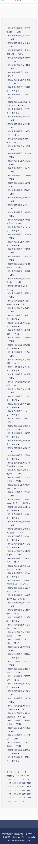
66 (22, 797)
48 (27, 790)
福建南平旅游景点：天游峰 (19, 293)
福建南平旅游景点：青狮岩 (19, 271)
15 (20, 779)
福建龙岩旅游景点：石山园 (19, 698)
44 (17, 790)
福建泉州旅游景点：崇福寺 (19, 116)
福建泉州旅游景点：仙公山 (19, 43)
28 (27, 783)
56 (22, 794)
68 (27, 797)
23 (15, 783)
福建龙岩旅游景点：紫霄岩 (19, 646)
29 (30, 783)
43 (15, 790)
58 (27, 794)
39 (30, 786)
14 (17, 779)
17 (25, 779)
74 (17, 801)
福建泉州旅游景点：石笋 (18, 94)
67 (25, 797)
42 (12, 790)
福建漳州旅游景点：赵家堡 (19, 175)
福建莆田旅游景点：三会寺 (19, 492)
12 (12, 779)
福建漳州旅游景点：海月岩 (19, 256)
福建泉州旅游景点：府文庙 (19, 153)
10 (7, 779)
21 (10, 783)
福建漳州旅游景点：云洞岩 (19, 183)
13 (15, 779)
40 (7, 790)
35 (20, 786)
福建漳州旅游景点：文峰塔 (19, 212)
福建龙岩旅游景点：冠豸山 (19, 691)
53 (15, 794)
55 (20, 794)
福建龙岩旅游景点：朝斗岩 (19, 661)
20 (7, 783)
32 (12, 786)
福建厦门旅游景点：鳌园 (18, 418)
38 (27, 786)
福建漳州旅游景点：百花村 (19, 249)
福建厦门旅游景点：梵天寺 (19, 352)
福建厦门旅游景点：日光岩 (19, 389)
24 (17, 783)
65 (20, 797)
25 (20, 783)
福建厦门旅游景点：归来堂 (19, 337)
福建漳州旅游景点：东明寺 (19, 205)
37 (25, 786)
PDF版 (18, 32)
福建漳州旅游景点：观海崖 (19, 234)
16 (22, 779)
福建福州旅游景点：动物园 (19, 602)
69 (30, 797)
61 (10, 797)
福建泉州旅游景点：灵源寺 (19, 35)
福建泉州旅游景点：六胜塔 (19, 65)
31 (10, 786)
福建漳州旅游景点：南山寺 (19, 197)
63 (15, 797)
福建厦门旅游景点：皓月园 (19, 374)
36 (22, 786)
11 (10, 779)
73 (15, 801)
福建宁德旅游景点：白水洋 (19, 448)
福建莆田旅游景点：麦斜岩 (19, 521)
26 (22, 783)
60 (7, 797)
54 (17, 794)
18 (27, 779)
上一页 (17, 772)
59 (30, 794)
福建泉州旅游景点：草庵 (18, 72)
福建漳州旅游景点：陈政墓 (19, 190)
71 (10, 801)
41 (10, 790)
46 (22, 790)
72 (12, 801)
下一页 (24, 772)
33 (15, 786)
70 (7, 801)
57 (25, 794)
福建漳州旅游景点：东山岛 (19, 168)
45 (20, 790)
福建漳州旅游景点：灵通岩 (19, 160)
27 (25, 783)
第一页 (9, 772)
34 (17, 786)
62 (12, 797)
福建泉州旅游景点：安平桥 (19, 124)
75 (20, 801)
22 (12, 783)
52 (12, 794)
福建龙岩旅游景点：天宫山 (19, 727)
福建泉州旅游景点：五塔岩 (19, 146)
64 (17, 797)
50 (7, 794)
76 (22, 801)
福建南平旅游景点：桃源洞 (19, 308)
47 (25, 790)
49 (30, 790)
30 (7, 786)
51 (10, 794)
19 (30, 779)
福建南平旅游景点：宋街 (18, 286)
